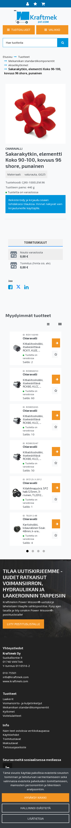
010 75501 (10, 673)
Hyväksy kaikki (35, 797)
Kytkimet (9, 711)
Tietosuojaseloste (14, 747)
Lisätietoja (35, 818)
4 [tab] (44, 551)
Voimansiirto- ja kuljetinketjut (22, 703)
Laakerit (8, 699)
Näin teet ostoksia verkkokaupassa (26, 730)
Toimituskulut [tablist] (35, 242)
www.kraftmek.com (15, 681)
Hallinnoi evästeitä (35, 808)
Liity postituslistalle (23, 624)
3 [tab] (38, 551)
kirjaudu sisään (39, 200)
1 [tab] (27, 551)
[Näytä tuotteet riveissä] (48, 324)
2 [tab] (33, 551)
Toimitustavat (12, 739)
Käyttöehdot (11, 734)
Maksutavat (10, 743)
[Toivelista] (35, 3)
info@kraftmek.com (16, 677)
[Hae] (62, 42)
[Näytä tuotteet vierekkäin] (60, 324)
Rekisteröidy (16, 200)
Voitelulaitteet (12, 715)
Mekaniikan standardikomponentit (26, 707)
